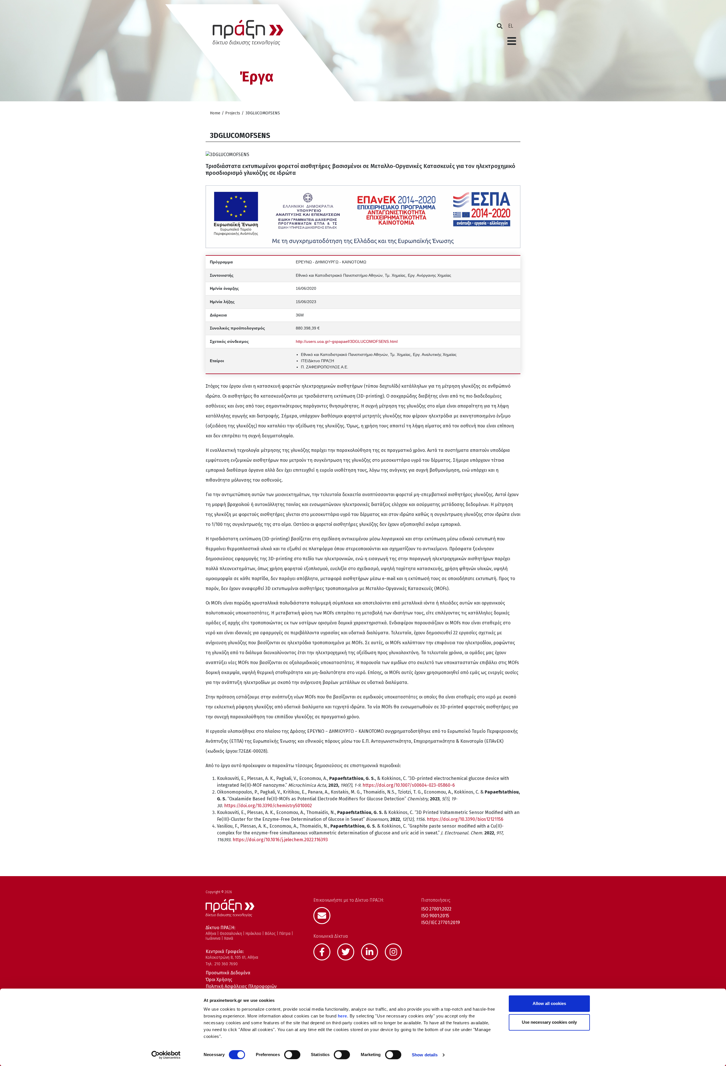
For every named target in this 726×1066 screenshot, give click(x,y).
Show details (425, 1054)
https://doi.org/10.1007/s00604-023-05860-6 (408, 785)
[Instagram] (396, 951)
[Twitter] (348, 951)
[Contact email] (324, 915)
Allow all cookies (549, 1003)
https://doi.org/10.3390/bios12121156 (465, 819)
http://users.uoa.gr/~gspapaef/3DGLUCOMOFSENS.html (347, 341)
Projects (232, 113)
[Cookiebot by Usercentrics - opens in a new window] (166, 1055)
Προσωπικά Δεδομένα (228, 972)
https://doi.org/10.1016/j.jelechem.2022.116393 (280, 839)
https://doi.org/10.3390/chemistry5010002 (268, 805)
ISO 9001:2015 (435, 915)
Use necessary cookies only (549, 1022)
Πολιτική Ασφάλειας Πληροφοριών (241, 986)
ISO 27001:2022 (436, 909)
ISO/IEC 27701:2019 (440, 922)
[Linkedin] (372, 951)
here (342, 1015)
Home (215, 113)
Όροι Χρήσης (219, 979)
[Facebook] (324, 951)
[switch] (292, 1054)
